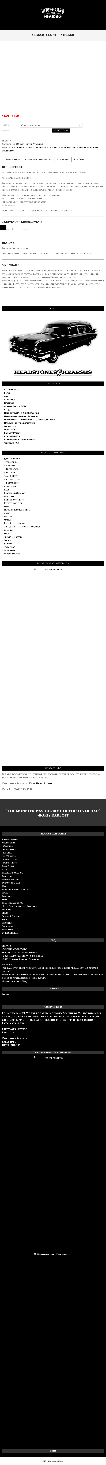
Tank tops (9, 550)
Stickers (38, 144)
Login (5, 994)
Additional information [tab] (38, 159)
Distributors (11, 1045)
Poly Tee (9, 530)
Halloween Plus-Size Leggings (21, 413)
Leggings (9, 516)
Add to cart (61, 130)
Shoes (7, 533)
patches (10, 472)
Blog (7, 393)
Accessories (10, 462)
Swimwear (9, 547)
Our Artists (11, 429)
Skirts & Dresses (13, 537)
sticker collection (78, 147)
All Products (12, 389)
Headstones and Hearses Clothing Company (29, 419)
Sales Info (9, 1041)
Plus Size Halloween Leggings (23, 526)
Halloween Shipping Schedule (21, 416)
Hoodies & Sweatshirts (17, 509)
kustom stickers (56, 147)
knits (7, 513)
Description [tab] (13, 159)
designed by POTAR (35, 147)
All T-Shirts (11, 476)
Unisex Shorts (12, 553)
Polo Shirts (13, 482)
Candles (10, 465)
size (6, 125)
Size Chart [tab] (80, 159)
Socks (7, 540)
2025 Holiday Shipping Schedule (21, 959)
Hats (6, 506)
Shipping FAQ (11, 443)
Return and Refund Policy (19, 439)
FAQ (6, 409)
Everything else (13, 503)
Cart (7, 396)
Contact (9, 403)
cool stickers (16, 147)
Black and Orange (14, 493)
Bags (6, 489)
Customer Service (14, 1038)
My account (11, 426)
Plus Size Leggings (14, 523)
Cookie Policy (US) (15, 406)
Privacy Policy (12, 433)
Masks (7, 519)
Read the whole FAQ (14, 981)
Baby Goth (10, 486)
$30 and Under (24, 144)
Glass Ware (12, 469)
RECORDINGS (12, 436)
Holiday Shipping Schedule (19, 423)
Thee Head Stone (40, 783)
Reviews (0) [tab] (63, 159)
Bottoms (9, 496)
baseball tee (13, 479)
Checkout (9, 399)
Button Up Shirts (14, 499)
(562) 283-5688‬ (23, 789)
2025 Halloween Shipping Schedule (23, 956)
